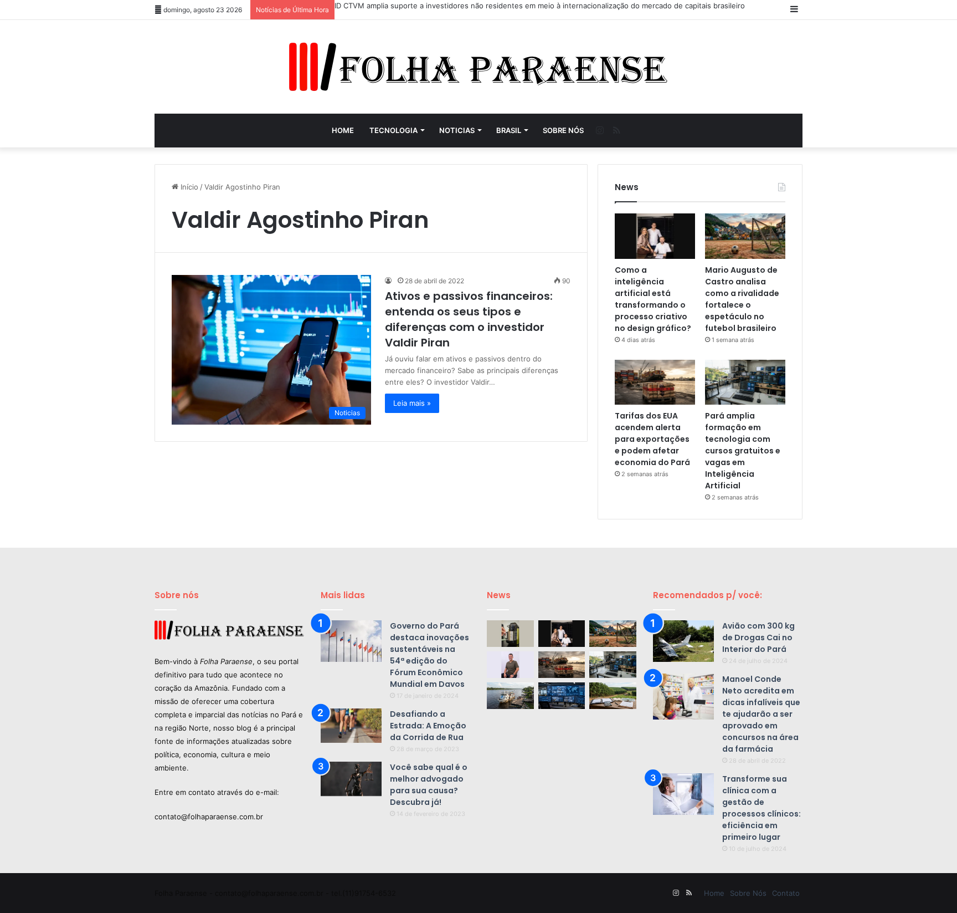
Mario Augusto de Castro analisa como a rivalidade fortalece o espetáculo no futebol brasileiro (742, 299)
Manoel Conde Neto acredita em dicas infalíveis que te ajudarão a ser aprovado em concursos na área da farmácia (761, 714)
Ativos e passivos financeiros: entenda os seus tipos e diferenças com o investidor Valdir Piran (469, 319)
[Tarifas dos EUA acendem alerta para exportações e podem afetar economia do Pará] (655, 382)
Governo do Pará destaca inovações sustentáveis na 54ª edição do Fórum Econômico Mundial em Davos (429, 655)
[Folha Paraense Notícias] (478, 66)
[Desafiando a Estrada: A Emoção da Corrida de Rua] (351, 725)
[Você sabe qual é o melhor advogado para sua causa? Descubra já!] (351, 779)
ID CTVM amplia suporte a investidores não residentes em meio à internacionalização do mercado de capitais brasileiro (540, 5)
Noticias (457, 130)
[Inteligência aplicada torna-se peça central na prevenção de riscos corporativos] (561, 695)
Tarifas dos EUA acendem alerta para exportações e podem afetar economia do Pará (652, 439)
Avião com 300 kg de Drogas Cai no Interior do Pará (758, 637)
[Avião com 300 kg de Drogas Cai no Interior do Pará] (683, 641)
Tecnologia (393, 130)
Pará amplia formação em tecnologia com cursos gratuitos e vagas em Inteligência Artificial (742, 450)
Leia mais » (412, 403)
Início (188, 186)
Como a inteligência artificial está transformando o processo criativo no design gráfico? (653, 299)
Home (343, 130)
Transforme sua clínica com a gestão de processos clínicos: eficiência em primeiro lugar (761, 808)
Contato (786, 893)
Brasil (508, 130)
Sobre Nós (563, 130)
